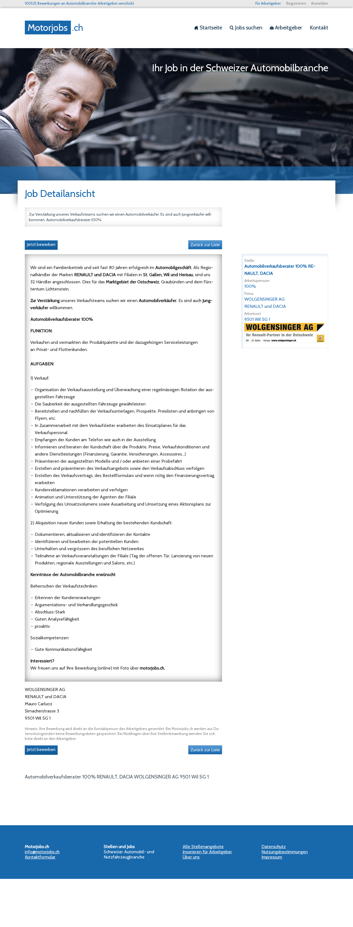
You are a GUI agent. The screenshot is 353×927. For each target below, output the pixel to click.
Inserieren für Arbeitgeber (207, 851)
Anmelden (319, 3)
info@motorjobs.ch (42, 851)
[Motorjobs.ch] (55, 27)
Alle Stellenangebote (203, 846)
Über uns (191, 857)
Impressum (271, 857)
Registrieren (296, 3)
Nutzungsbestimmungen (284, 851)
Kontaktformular (40, 857)
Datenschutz (273, 846)
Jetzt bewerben (41, 244)
